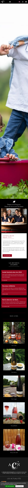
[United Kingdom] (19, 1)
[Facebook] (26, 1)
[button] (10, 2)
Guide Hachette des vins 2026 (12, 272)
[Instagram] (22, 1)
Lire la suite (5, 278)
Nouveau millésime (8, 286)
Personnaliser (19, 486)
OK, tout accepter (10, 486)
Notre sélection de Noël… (10, 300)
